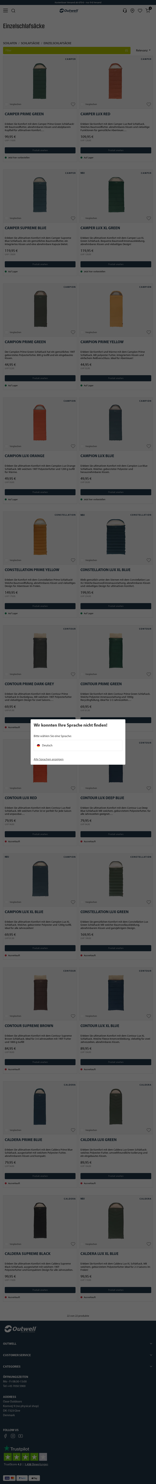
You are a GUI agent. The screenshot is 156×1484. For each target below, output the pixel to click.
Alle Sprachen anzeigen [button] (49, 759)
